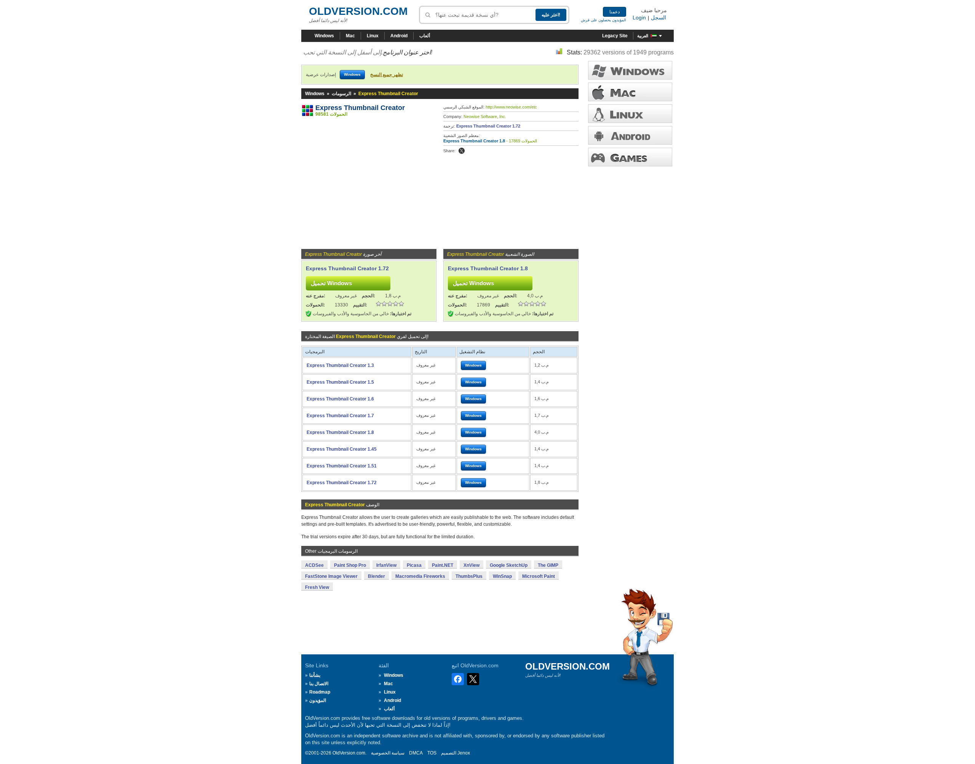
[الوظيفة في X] (462, 151)
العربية (642, 35)
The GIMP (548, 565)
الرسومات (341, 93)
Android (399, 35)
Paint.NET (442, 565)
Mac (350, 35)
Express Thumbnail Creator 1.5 (340, 382)
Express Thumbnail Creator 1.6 (340, 399)
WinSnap (502, 576)
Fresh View (317, 587)
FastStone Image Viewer (331, 576)
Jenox (463, 753)
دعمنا (614, 11)
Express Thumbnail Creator (360, 108)
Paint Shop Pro (350, 565)
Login (639, 17)
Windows (324, 35)
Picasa (414, 565)
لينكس (630, 113)
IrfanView (386, 565)
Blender (376, 576)
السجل (658, 17)
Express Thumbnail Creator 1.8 (474, 141)
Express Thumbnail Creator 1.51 (342, 466)
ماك (630, 92)
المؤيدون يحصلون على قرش (603, 20)
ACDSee (314, 565)
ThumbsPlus (469, 576)
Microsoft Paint (538, 576)
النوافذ (630, 70)
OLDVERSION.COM (358, 11)
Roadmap (319, 692)
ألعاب (424, 35)
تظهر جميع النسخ (386, 74)
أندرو (630, 135)
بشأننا (314, 675)
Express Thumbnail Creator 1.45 (342, 449)
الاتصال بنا (318, 683)
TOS (431, 753)
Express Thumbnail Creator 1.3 (340, 365)
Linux (373, 35)
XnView (472, 565)
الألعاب (630, 157)
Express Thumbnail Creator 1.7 (340, 415)
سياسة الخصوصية (387, 753)
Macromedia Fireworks (420, 576)
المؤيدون (317, 700)
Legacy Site (615, 35)
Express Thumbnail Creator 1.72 (488, 126)
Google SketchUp (508, 565)
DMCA (416, 753)
